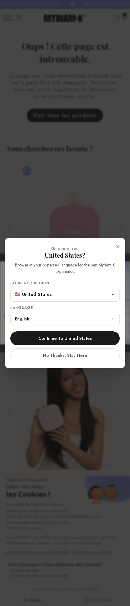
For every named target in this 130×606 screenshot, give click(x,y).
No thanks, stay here (65, 355)
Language (21, 307)
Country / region (29, 283)
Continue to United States (65, 338)
